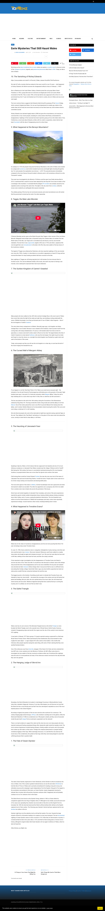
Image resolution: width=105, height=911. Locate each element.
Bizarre (21, 38)
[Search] (93, 1)
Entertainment (41, 38)
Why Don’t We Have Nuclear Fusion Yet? (78, 70)
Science (58, 38)
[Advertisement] (52, 25)
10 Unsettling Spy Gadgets (75, 65)
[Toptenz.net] (19, 8)
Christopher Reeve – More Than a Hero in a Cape (81, 100)
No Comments (37, 52)
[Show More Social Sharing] (46, 56)
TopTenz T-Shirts (81, 891)
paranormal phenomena (39, 69)
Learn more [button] (49, 908)
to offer (53, 69)
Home (14, 38)
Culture (30, 38)
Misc (51, 38)
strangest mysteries (20, 69)
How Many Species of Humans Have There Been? (81, 76)
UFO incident (45, 183)
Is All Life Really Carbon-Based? (76, 67)
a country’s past (51, 67)
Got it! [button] (100, 908)
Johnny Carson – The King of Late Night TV (79, 103)
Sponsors (78, 38)
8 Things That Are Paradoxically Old (77, 73)
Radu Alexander (20, 52)
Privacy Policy (72, 891)
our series (34, 67)
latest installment (25, 67)
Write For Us (68, 38)
